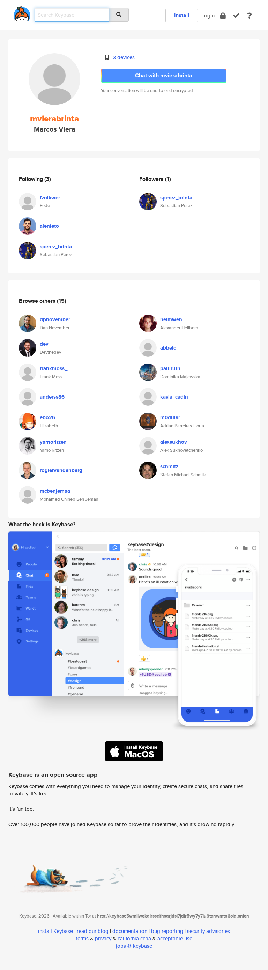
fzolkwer (50, 198)
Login (208, 15)
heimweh (171, 319)
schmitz (169, 466)
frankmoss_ (53, 368)
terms (82, 938)
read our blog (93, 931)
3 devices (124, 57)
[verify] (236, 15)
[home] (22, 12)
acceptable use (174, 938)
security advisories (208, 931)
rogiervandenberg (61, 470)
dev (44, 344)
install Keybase (55, 931)
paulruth (170, 368)
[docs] (249, 15)
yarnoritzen (53, 442)
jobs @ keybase (134, 945)
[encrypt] (223, 15)
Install (181, 15)
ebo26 (47, 417)
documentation (129, 931)
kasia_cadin (174, 397)
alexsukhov (173, 442)
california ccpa (134, 938)
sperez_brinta (56, 247)
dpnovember (55, 319)
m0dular (170, 417)
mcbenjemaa (55, 491)
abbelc (168, 348)
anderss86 (52, 397)
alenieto (49, 226)
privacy (103, 938)
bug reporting (167, 931)
